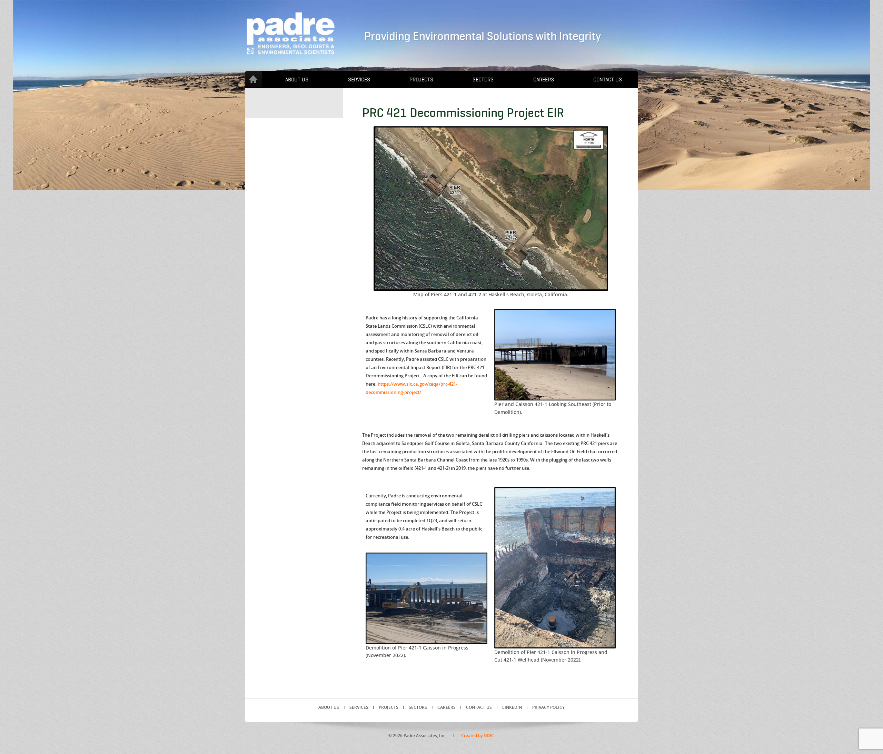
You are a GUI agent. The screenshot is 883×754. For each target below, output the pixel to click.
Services (359, 80)
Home (253, 79)
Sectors (483, 80)
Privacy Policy (548, 707)
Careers (543, 80)
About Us (296, 80)
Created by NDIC (477, 735)
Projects (421, 80)
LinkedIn (512, 707)
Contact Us (607, 80)
